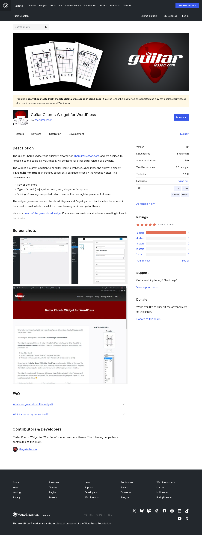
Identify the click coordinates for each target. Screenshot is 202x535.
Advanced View (145, 203)
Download (181, 117)
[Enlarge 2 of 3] (123, 240)
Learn (87, 482)
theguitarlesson (43, 120)
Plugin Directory (21, 16)
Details (20, 133)
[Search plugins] (46, 27)
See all (185, 260)
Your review (143, 260)
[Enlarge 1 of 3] (64, 240)
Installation (54, 133)
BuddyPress (164, 497)
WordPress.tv (93, 497)
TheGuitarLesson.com (86, 156)
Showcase (54, 482)
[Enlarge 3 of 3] (123, 290)
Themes (53, 487)
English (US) (183, 181)
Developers (91, 492)
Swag (125, 497)
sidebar (175, 194)
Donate (126, 492)
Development (76, 133)
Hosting (17, 492)
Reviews (36, 133)
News (15, 487)
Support (184, 133)
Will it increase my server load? (30, 414)
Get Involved (127, 482)
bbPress (162, 492)
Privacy (16, 497)
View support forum (147, 287)
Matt (160, 487)
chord (177, 188)
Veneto (46, 515)
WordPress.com (166, 482)
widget (185, 194)
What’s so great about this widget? (33, 404)
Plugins (52, 492)
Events (124, 487)
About (16, 482)
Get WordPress (187, 5)
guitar (185, 188)
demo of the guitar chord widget (43, 213)
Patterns (53, 497)
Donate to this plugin (148, 319)
